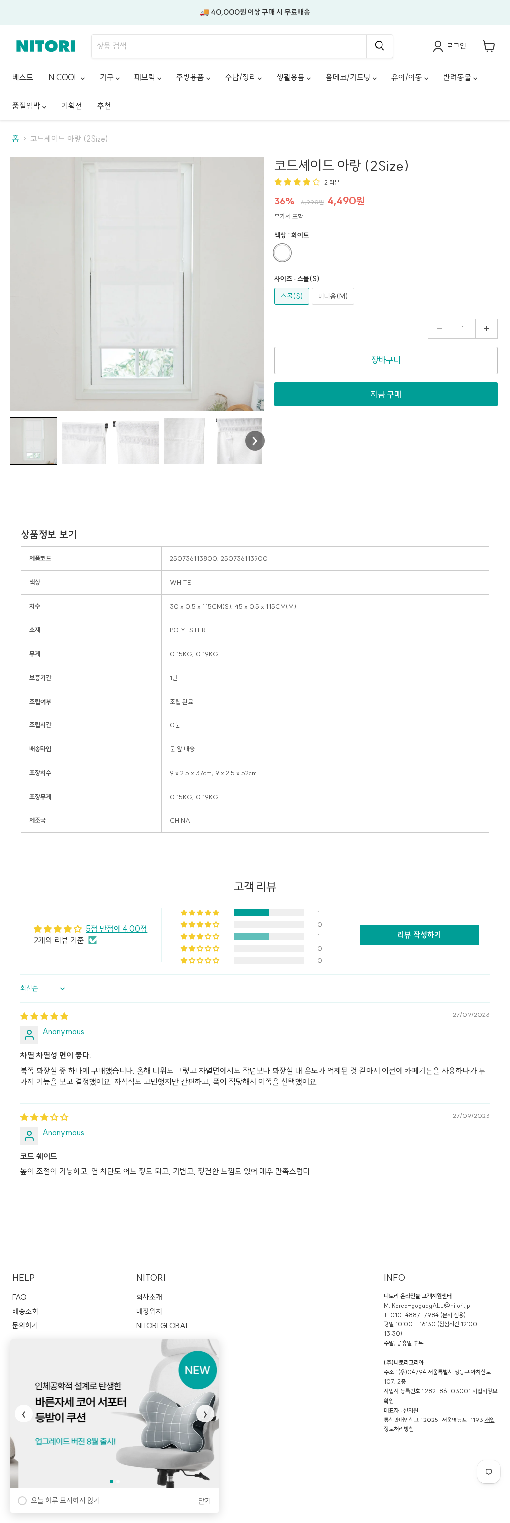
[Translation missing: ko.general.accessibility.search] (379, 46)
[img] (44, 1016)
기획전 (71, 106)
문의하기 (25, 1325)
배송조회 (25, 1311)
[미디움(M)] (334, 306)
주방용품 (191, 77)
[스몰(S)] (293, 306)
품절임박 (27, 106)
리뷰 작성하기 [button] (419, 935)
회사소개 (149, 1297)
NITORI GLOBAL (163, 1325)
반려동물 (458, 77)
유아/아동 (407, 77)
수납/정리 (241, 77)
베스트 (22, 77)
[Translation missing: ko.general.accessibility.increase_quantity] (486, 328)
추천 (104, 106)
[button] (33, 441)
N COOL (64, 77)
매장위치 (149, 1311)
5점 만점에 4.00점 (116, 929)
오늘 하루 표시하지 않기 (65, 1500)
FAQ (19, 1297)
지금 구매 (386, 394)
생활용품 (292, 77)
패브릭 (145, 77)
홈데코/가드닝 (349, 77)
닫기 (204, 1501)
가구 (108, 77)
